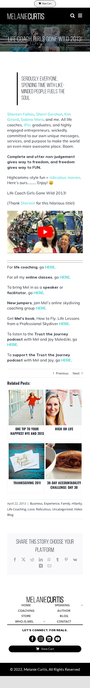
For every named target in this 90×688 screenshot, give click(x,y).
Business (36, 503)
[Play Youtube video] (45, 232)
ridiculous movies (64, 177)
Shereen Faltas (20, 114)
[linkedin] (49, 639)
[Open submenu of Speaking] (81, 605)
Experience (52, 503)
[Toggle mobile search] (72, 15)
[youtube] (57, 639)
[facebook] (32, 639)
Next (76, 373)
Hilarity (77, 503)
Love (31, 509)
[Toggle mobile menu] (80, 15)
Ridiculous (43, 509)
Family (65, 503)
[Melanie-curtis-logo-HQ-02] (45, 598)
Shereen (28, 203)
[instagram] (40, 639)
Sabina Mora (32, 119)
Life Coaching (16, 509)
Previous (62, 373)
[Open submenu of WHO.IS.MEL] (43, 621)
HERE (50, 267)
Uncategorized (62, 509)
